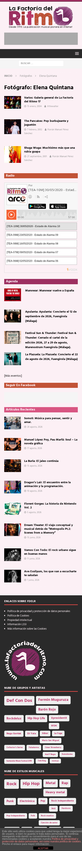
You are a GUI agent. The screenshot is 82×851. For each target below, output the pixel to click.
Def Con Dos (19, 700)
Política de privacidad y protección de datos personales (38, 611)
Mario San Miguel (50, 740)
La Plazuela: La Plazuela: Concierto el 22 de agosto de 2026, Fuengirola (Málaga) (51, 357)
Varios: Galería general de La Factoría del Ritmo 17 (48, 99)
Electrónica (27, 801)
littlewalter (52, 106)
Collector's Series (15, 747)
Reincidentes (67, 754)
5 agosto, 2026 (34, 512)
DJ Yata (31, 734)
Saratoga (55, 761)
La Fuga (58, 733)
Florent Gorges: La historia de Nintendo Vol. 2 (50, 505)
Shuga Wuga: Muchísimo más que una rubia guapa (49, 149)
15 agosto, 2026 (34, 466)
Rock (12, 784)
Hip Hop (31, 784)
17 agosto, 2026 (34, 448)
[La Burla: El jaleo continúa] (12, 465)
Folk (33, 815)
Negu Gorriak (14, 734)
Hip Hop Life (36, 718)
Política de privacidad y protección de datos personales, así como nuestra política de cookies (41, 840)
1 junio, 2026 (33, 580)
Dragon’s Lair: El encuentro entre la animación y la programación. (47, 484)
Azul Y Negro (50, 754)
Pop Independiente (16, 815)
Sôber (45, 733)
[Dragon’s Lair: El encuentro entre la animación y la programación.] (12, 487)
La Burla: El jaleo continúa (41, 461)
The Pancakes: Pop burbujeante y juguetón (46, 123)
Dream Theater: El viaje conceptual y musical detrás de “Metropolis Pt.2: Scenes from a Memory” (48, 529)
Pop (43, 801)
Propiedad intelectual (19, 620)
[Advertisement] (43, 38)
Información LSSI (16, 624)
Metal (51, 783)
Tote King (42, 760)
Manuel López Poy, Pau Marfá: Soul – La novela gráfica (50, 441)
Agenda (12, 281)
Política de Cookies (18, 616)
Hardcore (66, 808)
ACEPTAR (43, 848)
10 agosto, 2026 (34, 491)
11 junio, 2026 (33, 559)
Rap (65, 783)
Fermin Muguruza (53, 700)
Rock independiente (62, 801)
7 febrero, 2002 (34, 130)
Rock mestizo (47, 815)
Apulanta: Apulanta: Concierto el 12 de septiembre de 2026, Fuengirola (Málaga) (51, 316)
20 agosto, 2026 (34, 427)
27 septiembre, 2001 (37, 156)
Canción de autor (49, 822)
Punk (10, 801)
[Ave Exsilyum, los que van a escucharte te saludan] (12, 576)
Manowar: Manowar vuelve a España (49, 290)
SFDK (54, 726)
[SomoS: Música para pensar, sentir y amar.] (12, 423)
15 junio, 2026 (34, 537)
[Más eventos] (13, 375)
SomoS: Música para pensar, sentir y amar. (48, 420)
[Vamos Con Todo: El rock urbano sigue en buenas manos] (12, 554)
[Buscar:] (41, 63)
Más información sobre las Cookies (26, 629)
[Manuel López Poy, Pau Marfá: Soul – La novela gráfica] (12, 444)
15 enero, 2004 (34, 106)
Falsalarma (34, 747)
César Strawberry (53, 747)
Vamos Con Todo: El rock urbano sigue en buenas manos (50, 552)
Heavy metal (55, 792)
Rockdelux (14, 718)
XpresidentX (59, 718)
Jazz (53, 808)
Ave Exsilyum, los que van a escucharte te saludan (50, 573)
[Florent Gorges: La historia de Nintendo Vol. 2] (12, 508)
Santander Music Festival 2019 (19, 761)
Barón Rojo (47, 709)
